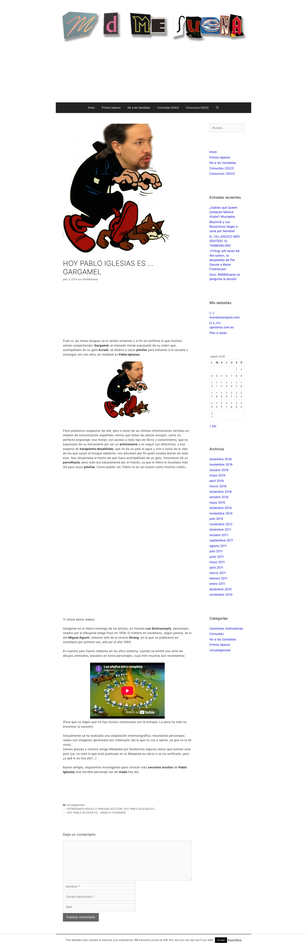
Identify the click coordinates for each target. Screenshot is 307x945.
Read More (235, 940)
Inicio (91, 107)
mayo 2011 (217, 562)
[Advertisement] (153, 76)
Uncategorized (75, 804)
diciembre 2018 (220, 491)
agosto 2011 (218, 546)
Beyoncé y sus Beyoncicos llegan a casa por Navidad (223, 226)
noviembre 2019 (221, 464)
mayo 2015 (217, 502)
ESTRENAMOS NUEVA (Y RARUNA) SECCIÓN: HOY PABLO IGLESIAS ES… (111, 808)
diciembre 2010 (220, 589)
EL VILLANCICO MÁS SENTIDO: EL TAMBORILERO (224, 241)
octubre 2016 (218, 497)
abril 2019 (216, 481)
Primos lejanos (111, 107)
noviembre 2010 (221, 594)
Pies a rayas (218, 333)
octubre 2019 (218, 470)
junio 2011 (216, 557)
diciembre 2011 (220, 529)
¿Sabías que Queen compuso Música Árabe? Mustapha (223, 212)
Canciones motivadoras (226, 628)
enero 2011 (217, 584)
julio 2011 (216, 551)
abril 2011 (216, 567)
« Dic (212, 426)
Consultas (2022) (168, 107)
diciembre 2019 (220, 459)
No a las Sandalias (139, 107)
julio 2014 (216, 518)
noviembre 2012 (220, 524)
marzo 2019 (217, 486)
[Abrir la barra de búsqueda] (217, 107)
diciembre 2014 (220, 508)
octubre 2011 (218, 535)
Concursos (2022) (197, 107)
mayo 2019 (217, 475)
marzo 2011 (217, 573)
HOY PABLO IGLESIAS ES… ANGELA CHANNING (96, 812)
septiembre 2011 (221, 540)
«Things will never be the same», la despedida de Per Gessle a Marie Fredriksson (224, 260)
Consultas (216, 634)
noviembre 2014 (221, 513)
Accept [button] (221, 940)
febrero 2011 (218, 578)
